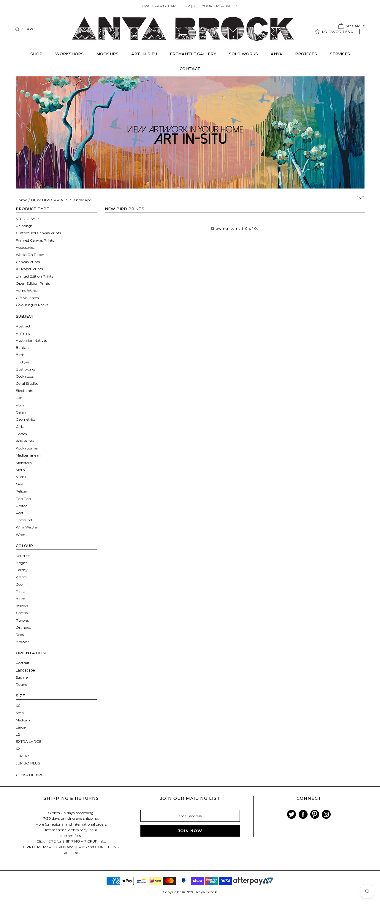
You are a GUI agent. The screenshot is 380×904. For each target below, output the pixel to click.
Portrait (22, 663)
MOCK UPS (107, 53)
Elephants (24, 390)
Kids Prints (25, 441)
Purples (22, 620)
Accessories (25, 247)
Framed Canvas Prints (35, 240)
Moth (20, 470)
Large (21, 727)
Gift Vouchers (27, 297)
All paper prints (29, 269)
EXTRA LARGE (29, 741)
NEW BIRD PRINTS (50, 200)
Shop (36, 53)
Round (21, 684)
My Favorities (337, 31)
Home (21, 200)
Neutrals (23, 555)
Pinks (20, 591)
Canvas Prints (28, 261)
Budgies (22, 362)
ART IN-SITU (144, 53)
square (22, 677)
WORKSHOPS (69, 53)
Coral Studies (27, 383)
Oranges (23, 627)
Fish (19, 398)
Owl (19, 484)
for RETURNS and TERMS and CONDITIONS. (81, 847)
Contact (190, 68)
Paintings (24, 226)
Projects (306, 53)
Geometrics (25, 419)
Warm (21, 577)
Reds (20, 634)
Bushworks (25, 369)
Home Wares (26, 290)
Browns (22, 641)
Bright (21, 563)
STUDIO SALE (28, 218)
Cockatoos (25, 376)
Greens (22, 613)
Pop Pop (23, 498)
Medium (23, 720)
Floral (20, 405)
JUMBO (22, 756)
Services (340, 53)
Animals (23, 333)
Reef (19, 513)
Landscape (25, 670)
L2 (18, 734)
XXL (19, 748)
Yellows (22, 606)
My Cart (355, 26)
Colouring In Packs (32, 305)
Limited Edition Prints (34, 276)
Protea (21, 506)
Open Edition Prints (33, 283)
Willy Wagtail (27, 527)
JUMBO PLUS (28, 763)
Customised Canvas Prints (38, 233)
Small (21, 712)
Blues (20, 598)
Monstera (24, 462)
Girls (19, 426)
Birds (20, 354)
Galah (21, 412)
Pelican (22, 491)
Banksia (22, 347)
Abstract (23, 326)
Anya (276, 53)
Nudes (21, 477)
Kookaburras (27, 448)
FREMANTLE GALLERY (193, 53)
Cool (19, 584)
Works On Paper (30, 254)
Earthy (22, 570)
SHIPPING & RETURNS (71, 798)
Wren (20, 534)
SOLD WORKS (243, 53)
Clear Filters (29, 774)
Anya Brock (206, 892)
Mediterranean (28, 455)
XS (18, 705)
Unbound (24, 520)
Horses (21, 434)
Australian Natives (31, 340)
